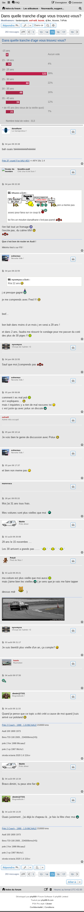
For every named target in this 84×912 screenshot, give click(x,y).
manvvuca (7, 483)
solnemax (16, 256)
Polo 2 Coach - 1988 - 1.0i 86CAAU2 (19, 725)
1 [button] (33, 32)
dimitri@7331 (18, 693)
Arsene (55, 20)
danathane (17, 128)
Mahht (22, 521)
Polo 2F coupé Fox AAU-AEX (15, 160)
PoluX (13, 558)
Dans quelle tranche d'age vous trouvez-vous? (41, 16)
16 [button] (58, 32)
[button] (23, 32)
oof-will (33, 20)
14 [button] (46, 32)
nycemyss (17, 344)
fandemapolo (22, 20)
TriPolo (63, 20)
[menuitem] (16, 2)
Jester (49, 904)
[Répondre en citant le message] (73, 131)
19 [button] (72, 32)
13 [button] (41, 32)
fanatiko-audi (24, 169)
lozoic (41, 20)
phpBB (33, 896)
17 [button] (63, 32)
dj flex (48, 20)
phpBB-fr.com (47, 900)
